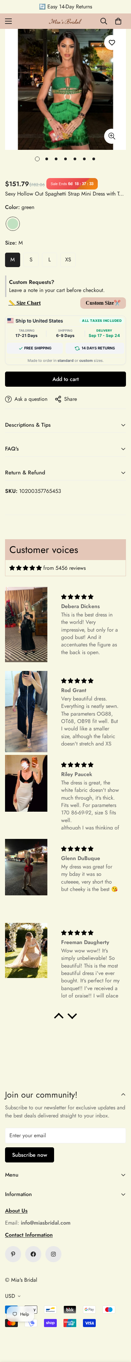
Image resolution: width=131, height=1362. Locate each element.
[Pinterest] (13, 1254)
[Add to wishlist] (111, 42)
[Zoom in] (111, 136)
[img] (25, 568)
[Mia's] (65, 21)
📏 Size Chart (24, 303)
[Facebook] (33, 1254)
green (12, 223)
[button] (118, 21)
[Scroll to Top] (119, 1326)
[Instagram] (53, 1254)
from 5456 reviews (64, 568)
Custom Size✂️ (103, 303)
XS (68, 259)
